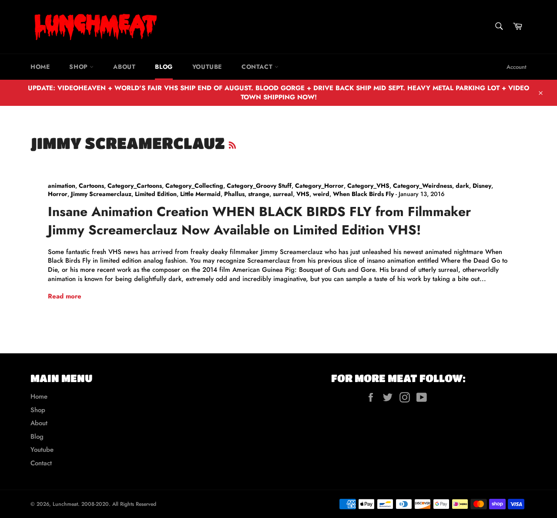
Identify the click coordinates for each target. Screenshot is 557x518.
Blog (163, 66)
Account (517, 67)
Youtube (207, 66)
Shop (79, 66)
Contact (258, 66)
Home (40, 66)
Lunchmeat (65, 504)
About (124, 66)
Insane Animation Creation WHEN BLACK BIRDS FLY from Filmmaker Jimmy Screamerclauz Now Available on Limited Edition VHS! (259, 220)
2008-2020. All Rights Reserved (118, 504)
